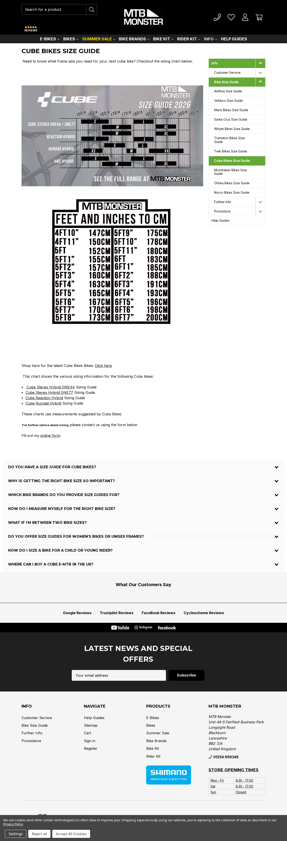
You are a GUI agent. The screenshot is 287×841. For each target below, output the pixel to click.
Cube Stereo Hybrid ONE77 (49, 392)
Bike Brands (132, 39)
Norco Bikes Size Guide (231, 192)
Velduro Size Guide (228, 100)
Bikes (69, 39)
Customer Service (227, 72)
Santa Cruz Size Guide (230, 119)
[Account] (245, 17)
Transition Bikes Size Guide (229, 140)
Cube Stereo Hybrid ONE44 (50, 387)
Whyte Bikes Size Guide (232, 129)
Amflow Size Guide (228, 91)
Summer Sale (97, 39)
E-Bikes (48, 39)
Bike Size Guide (226, 82)
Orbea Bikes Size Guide (232, 183)
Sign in (89, 741)
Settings (16, 833)
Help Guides (234, 39)
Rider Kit (187, 39)
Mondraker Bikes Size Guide (230, 172)
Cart (87, 733)
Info (209, 39)
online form (50, 435)
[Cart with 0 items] (259, 17)
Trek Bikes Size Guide (230, 151)
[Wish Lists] (231, 17)
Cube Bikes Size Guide (232, 161)
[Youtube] (120, 627)
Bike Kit (161, 39)
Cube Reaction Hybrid (44, 398)
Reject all (39, 833)
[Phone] (217, 17)
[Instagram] (143, 627)
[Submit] (91, 9)
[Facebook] (166, 627)
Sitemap (91, 725)
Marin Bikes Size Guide (231, 110)
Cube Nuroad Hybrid (43, 403)
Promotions (222, 211)
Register (91, 748)
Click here (103, 365)
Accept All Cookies (71, 833)
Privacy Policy (13, 824)
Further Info (222, 202)
